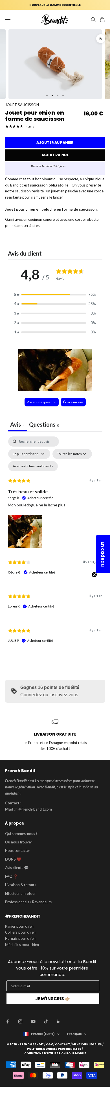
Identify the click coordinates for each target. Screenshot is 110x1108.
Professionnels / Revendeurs (28, 902)
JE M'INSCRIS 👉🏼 (52, 999)
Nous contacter (17, 850)
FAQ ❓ (11, 876)
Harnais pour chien (20, 938)
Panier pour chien (19, 926)
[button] (55, 295)
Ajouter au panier (55, 142)
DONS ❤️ (13, 859)
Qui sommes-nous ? (21, 833)
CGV (49, 1044)
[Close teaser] (94, 574)
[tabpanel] (55, 544)
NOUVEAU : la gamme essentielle (55, 5)
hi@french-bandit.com (34, 809)
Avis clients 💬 (16, 867)
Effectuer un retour (20, 893)
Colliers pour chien (20, 932)
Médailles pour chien (22, 944)
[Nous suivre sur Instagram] (20, 1021)
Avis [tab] (17, 424)
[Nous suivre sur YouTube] (33, 1021)
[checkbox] (33, 466)
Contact (62, 1044)
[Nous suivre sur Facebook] (7, 1021)
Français (74, 1034)
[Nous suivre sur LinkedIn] (58, 1021)
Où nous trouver (18, 842)
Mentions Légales (87, 1044)
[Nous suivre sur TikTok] (46, 1021)
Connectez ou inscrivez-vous (49, 694)
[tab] (44, 425)
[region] (55, 735)
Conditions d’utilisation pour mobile (55, 1053)
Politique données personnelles (54, 1049)
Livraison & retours (20, 884)
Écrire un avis (73, 402)
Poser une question (41, 402)
